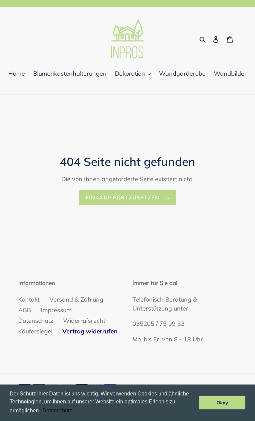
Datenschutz (35, 320)
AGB (24, 310)
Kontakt (29, 299)
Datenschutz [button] (57, 410)
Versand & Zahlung (76, 299)
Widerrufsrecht (84, 320)
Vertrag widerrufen (90, 331)
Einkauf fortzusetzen (122, 197)
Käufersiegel (35, 331)
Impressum (56, 310)
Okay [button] (222, 402)
